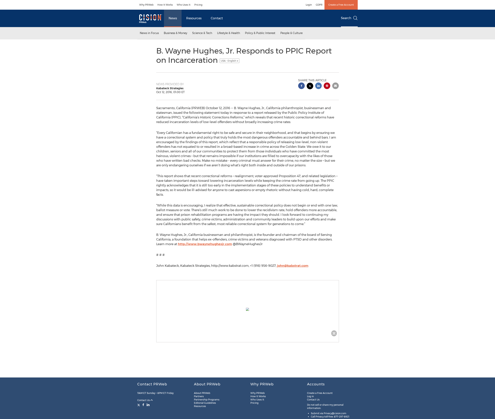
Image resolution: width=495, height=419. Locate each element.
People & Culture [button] (291, 33)
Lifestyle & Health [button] (228, 33)
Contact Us (143, 400)
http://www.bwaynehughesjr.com (205, 244)
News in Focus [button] (149, 33)
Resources (193, 18)
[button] (247, 309)
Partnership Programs (206, 399)
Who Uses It (183, 4)
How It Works (165, 4)
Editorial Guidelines (205, 402)
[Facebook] (143, 405)
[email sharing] (335, 86)
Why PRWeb (146, 4)
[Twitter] (139, 405)
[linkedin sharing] (318, 86)
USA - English (229, 60)
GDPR (319, 4)
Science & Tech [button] (202, 33)
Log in (310, 396)
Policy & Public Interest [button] (260, 33)
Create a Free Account (341, 4)
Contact (217, 18)
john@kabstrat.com (292, 266)
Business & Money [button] (175, 33)
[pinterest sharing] (327, 86)
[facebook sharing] (301, 86)
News (173, 18)
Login (309, 4)
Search (346, 18)
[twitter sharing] (310, 86)
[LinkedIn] (148, 405)
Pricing (198, 4)
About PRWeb (202, 393)
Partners (199, 396)
